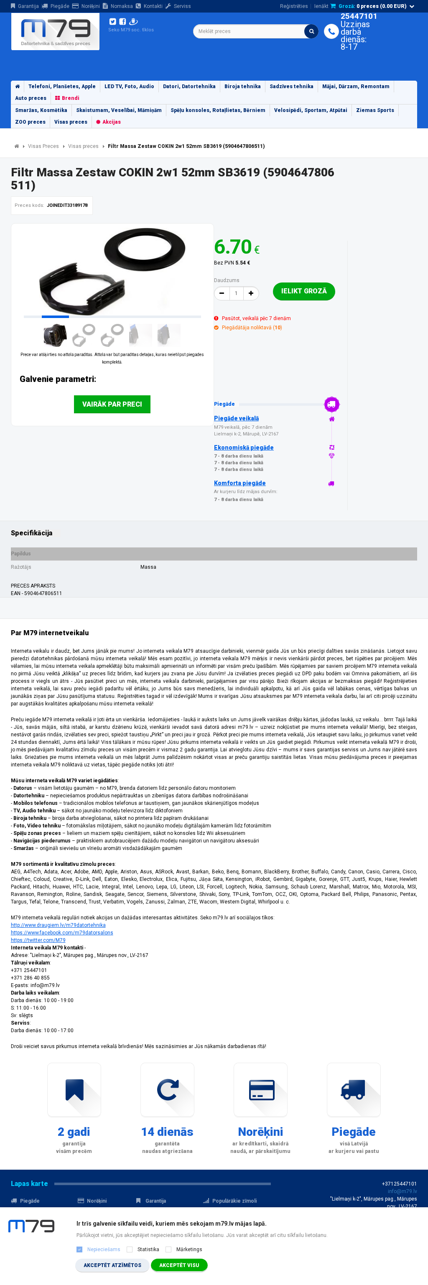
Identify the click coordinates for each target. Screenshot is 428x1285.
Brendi (70, 98)
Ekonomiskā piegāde (244, 447)
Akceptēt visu (179, 1265)
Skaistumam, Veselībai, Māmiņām (119, 110)
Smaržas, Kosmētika (41, 110)
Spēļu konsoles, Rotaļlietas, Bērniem (218, 110)
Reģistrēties (294, 6)
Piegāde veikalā (236, 418)
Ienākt (321, 6)
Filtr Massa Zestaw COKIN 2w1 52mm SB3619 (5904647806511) (186, 146)
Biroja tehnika (242, 86)
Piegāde (60, 6)
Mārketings (189, 1249)
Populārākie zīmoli (234, 1201)
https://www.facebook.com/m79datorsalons (62, 933)
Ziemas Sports (375, 110)
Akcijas (111, 122)
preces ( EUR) (373, 6)
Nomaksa (122, 6)
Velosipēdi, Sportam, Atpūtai (310, 110)
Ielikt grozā (304, 291)
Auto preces (30, 98)
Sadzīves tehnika (291, 86)
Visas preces (70, 122)
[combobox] (255, 31)
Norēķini (91, 6)
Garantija (28, 6)
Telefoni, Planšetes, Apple (62, 86)
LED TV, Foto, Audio (129, 86)
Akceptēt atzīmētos (112, 1265)
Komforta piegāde (240, 483)
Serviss (182, 6)
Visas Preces (43, 146)
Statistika (148, 1249)
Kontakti (153, 6)
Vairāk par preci (112, 404)
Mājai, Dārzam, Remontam (356, 86)
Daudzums (226, 280)
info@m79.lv (402, 1191)
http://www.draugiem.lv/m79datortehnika (58, 925)
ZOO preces (30, 122)
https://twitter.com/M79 (38, 940)
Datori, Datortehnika (189, 86)
